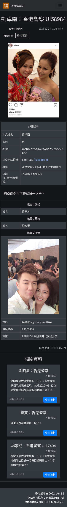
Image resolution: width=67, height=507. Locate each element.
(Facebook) (41, 159)
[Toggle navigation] (60, 5)
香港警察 (22, 35)
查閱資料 (50, 399)
